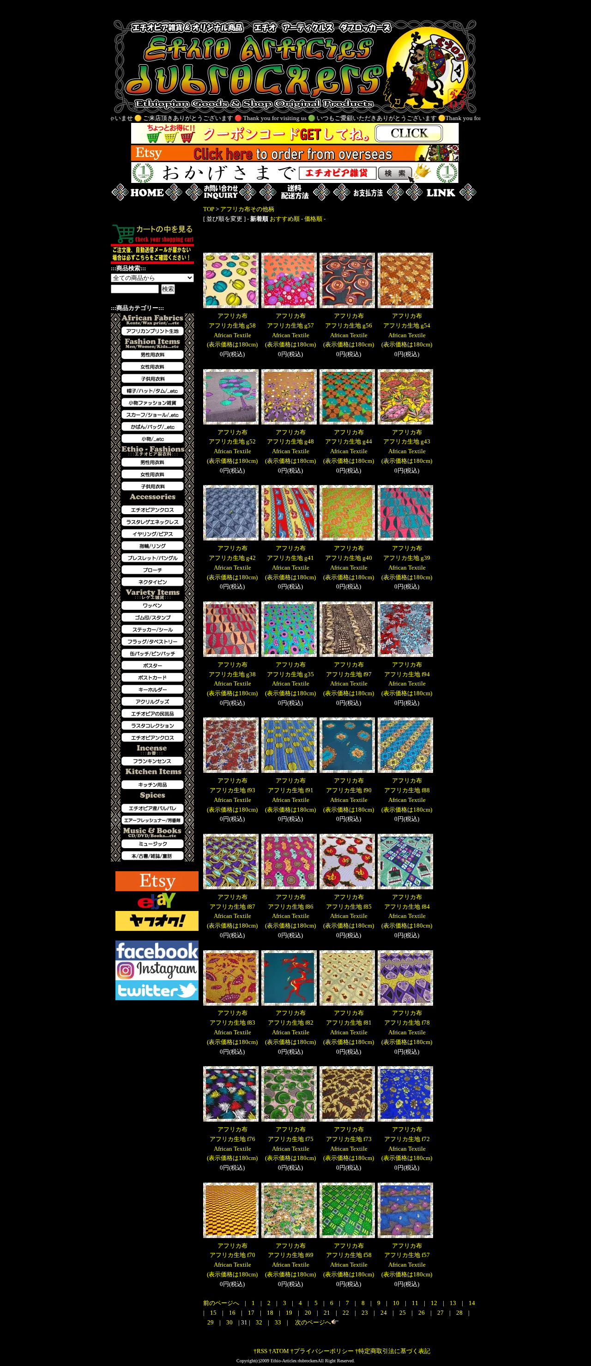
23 (365, 1312)
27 (441, 1312)
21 (328, 1312)
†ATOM (279, 1351)
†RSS (260, 1351)
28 (460, 1312)
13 (454, 1302)
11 (416, 1302)
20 (309, 1312)
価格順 (313, 218)
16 (233, 1312)
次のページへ (312, 1322)
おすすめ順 (285, 218)
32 (260, 1322)
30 (230, 1322)
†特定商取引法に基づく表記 (392, 1351)
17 (252, 1312)
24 (384, 1312)
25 (403, 1312)
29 (211, 1322)
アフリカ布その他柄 (247, 209)
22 (346, 1312)
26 (422, 1312)
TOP (208, 209)
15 (214, 1312)
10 (397, 1302)
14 (472, 1302)
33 (279, 1322)
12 (435, 1302)
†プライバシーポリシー (322, 1351)
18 (271, 1312)
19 (290, 1312)
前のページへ (221, 1302)
